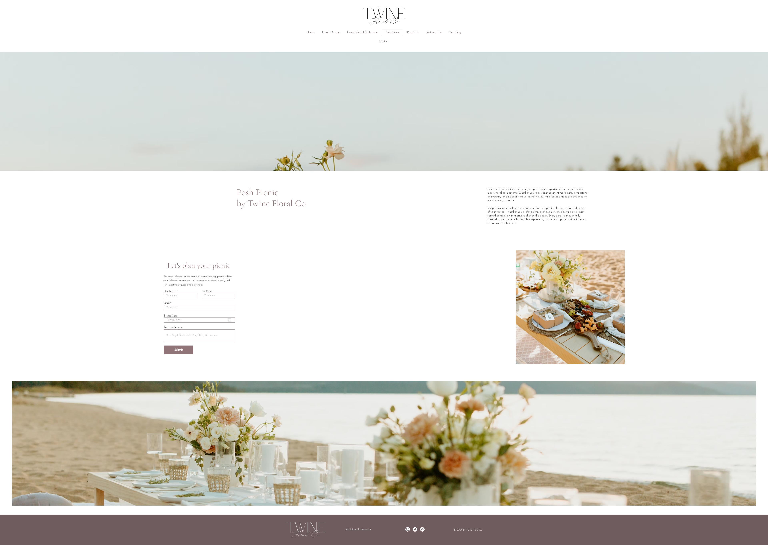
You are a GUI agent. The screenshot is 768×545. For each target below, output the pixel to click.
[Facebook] (415, 529)
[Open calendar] (229, 320)
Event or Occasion (174, 327)
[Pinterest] (422, 529)
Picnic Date (170, 315)
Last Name (207, 291)
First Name (169, 291)
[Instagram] (407, 529)
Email (167, 303)
